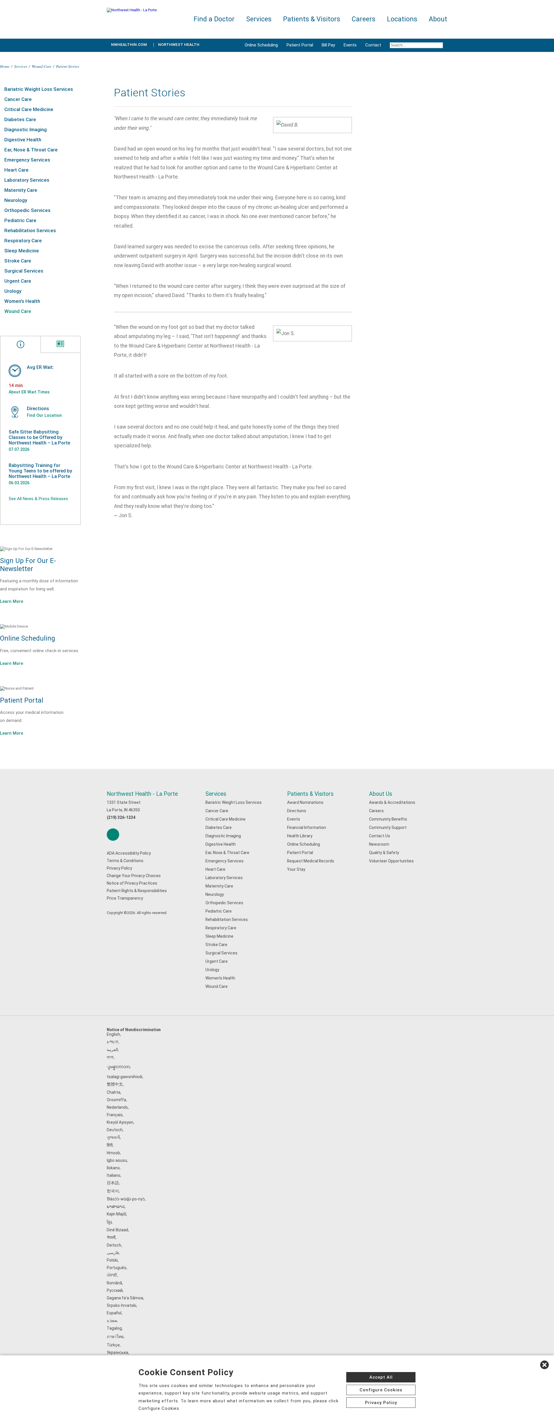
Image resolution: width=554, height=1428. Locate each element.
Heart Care (16, 170)
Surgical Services (23, 271)
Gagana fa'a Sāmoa (125, 1298)
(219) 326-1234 (121, 817)
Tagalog (114, 1328)
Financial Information (306, 827)
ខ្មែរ (109, 1222)
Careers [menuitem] (363, 19)
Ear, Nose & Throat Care (31, 150)
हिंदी (110, 1145)
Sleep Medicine (21, 251)
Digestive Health (22, 139)
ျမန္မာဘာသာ (118, 1066)
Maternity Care (20, 190)
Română (114, 1283)
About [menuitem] (438, 19)
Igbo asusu (117, 1160)
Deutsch (115, 1129)
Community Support (388, 827)
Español (114, 1313)
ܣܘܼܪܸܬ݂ (112, 1320)
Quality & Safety (384, 852)
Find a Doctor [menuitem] (214, 19)
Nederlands (117, 1107)
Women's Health (22, 301)
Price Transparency (125, 898)
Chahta (113, 1092)
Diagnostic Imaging (25, 129)
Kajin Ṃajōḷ (116, 1214)
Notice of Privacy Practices (132, 883)
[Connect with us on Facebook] (113, 834)
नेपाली (111, 1237)
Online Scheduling (261, 45)
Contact (373, 45)
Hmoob (113, 1153)
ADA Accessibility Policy (129, 853)
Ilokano (113, 1168)
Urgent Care (17, 281)
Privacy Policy (119, 868)
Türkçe (113, 1345)
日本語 (113, 1183)
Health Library (299, 836)
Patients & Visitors (310, 794)
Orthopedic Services (27, 210)
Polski (112, 1260)
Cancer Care (18, 99)
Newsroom (379, 844)
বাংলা (110, 1057)
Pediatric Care (20, 220)
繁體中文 (115, 1084)
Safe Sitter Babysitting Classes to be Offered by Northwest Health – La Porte (39, 437)
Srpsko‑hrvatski (121, 1305)
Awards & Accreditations (392, 802)
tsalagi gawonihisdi (124, 1076)
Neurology (15, 200)
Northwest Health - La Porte (142, 794)
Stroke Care (17, 261)
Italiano (113, 1175)
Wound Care (41, 66)
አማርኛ (112, 1041)
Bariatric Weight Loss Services (38, 89)
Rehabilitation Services (30, 230)
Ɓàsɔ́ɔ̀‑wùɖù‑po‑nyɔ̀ (126, 1199)
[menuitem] (416, 45)
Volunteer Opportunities (391, 861)
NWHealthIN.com (129, 44)
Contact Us (379, 836)
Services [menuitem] (259, 19)
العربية (112, 1049)
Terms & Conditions (125, 860)
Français (115, 1114)
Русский (115, 1290)
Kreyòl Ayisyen (120, 1122)
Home (5, 66)
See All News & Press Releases (38, 498)
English (113, 1034)
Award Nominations (305, 802)
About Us (380, 794)
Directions (296, 810)
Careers (376, 810)
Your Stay (296, 869)
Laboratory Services (26, 180)
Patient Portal (300, 45)
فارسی (113, 1252)
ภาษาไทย (115, 1336)
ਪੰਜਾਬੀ (112, 1275)
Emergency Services (27, 160)
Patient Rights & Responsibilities (137, 890)
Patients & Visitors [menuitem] (311, 19)
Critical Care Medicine (28, 109)
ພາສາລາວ (116, 1206)
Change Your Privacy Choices (134, 875)
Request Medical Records (310, 861)
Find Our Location (44, 415)
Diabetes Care (20, 119)
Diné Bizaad (117, 1230)
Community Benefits (388, 819)
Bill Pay (328, 45)
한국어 (113, 1191)
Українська (117, 1352)
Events (350, 45)
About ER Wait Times (29, 392)
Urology (12, 291)
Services (20, 66)
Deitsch (114, 1245)
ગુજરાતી (113, 1137)
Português (116, 1267)
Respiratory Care (23, 240)
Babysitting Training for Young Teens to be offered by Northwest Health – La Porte (40, 471)
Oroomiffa (116, 1099)
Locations (402, 19)
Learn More (11, 601)
